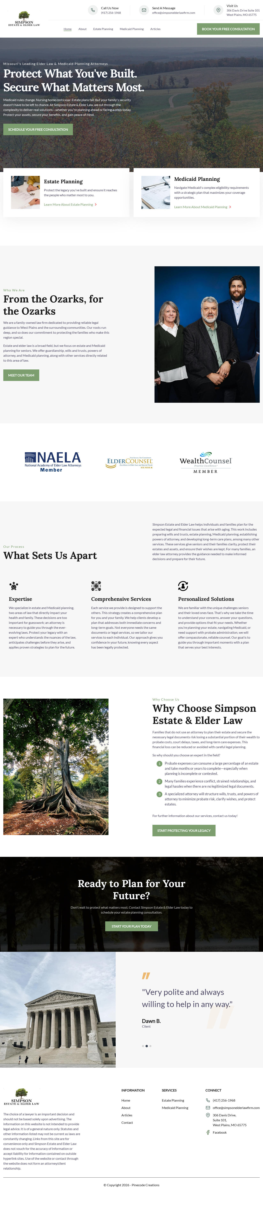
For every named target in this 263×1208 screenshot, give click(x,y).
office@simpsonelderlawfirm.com (173, 12)
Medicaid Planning (132, 29)
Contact (127, 1122)
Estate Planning (103, 29)
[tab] (143, 1046)
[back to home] (24, 19)
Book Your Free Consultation (228, 29)
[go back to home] (21, 1097)
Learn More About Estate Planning (68, 204)
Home (68, 29)
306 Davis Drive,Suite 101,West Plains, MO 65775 (230, 1120)
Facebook (220, 1132)
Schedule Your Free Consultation (38, 129)
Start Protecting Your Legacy (184, 830)
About (82, 29)
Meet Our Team (21, 375)
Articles (155, 29)
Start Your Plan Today (131, 926)
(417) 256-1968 (111, 12)
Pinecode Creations (145, 1185)
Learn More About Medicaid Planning (200, 207)
